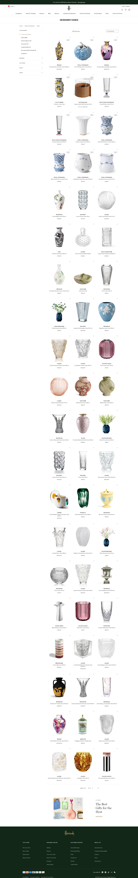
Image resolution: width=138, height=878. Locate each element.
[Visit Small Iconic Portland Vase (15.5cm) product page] (59, 674)
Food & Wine (98, 13)
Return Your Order (51, 857)
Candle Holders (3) (26, 47)
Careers (97, 854)
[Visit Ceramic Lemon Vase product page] (59, 74)
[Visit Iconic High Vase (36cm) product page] (59, 635)
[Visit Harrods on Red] (111, 872)
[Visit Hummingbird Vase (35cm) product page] (59, 187)
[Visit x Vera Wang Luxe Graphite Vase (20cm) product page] (106, 674)
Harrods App (50, 864)
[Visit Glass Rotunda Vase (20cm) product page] (106, 410)
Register (128, 6)
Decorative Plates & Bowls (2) (28, 50)
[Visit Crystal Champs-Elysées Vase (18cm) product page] (59, 336)
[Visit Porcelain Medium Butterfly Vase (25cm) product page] (83, 410)
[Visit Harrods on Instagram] (105, 872)
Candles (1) (24, 53)
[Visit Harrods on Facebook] (102, 872)
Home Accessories (26, 34)
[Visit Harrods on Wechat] (114, 872)
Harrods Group (98, 847)
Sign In (123, 6)
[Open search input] (122, 9)
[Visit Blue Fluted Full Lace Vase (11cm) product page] (59, 149)
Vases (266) (24, 37)
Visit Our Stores (117, 13)
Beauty (57, 13)
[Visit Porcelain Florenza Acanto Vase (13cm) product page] (59, 261)
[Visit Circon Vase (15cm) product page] (106, 261)
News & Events (26, 857)
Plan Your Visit (26, 847)
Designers (19, 13)
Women (41, 13)
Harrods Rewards (75, 847)
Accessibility (26, 877)
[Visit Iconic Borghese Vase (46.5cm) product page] (106, 561)
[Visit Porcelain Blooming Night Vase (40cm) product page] (106, 37)
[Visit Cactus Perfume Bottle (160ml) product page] (83, 224)
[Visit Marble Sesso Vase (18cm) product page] (83, 373)
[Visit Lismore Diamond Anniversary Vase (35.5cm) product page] (83, 674)
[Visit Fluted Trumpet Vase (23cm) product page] (83, 112)
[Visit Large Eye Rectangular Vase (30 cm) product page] (83, 298)
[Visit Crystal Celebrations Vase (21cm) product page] (106, 598)
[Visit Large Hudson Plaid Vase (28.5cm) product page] (106, 224)
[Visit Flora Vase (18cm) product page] (83, 448)
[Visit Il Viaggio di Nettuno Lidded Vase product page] (83, 711)
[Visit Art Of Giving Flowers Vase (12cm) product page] (83, 37)
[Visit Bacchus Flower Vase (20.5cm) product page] (106, 485)
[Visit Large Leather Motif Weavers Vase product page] (83, 74)
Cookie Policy (74, 864)
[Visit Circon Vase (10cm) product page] (59, 561)
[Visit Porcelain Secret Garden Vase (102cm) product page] (59, 37)
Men (49, 13)
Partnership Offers (75, 851)
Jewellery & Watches (69, 13)
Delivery (49, 847)
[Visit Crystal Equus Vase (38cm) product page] (59, 523)
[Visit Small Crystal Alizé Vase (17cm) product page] (106, 187)
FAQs (72, 854)
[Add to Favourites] (70, 37)
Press (96, 857)
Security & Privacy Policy (47, 877)
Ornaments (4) (25, 44)
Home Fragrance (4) (26, 40)
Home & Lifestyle (85, 13)
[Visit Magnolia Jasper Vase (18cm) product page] (106, 298)
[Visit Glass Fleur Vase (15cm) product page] (83, 598)
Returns (49, 851)
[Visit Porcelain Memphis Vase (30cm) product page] (106, 748)
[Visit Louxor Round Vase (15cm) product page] (83, 187)
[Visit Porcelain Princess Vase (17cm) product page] (106, 149)
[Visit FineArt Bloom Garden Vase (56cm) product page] (59, 711)
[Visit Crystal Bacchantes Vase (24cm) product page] (83, 336)
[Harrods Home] (69, 8)
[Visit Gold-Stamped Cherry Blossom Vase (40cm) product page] (59, 748)
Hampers (49, 861)
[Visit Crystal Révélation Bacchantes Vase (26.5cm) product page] (83, 635)
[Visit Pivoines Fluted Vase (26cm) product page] (59, 224)
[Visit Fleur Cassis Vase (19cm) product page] (106, 336)
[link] (68, 808)
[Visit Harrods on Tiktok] (108, 872)
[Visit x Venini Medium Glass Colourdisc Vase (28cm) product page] (59, 485)
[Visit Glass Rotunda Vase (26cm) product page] (59, 298)
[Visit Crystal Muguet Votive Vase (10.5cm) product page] (106, 635)
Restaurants (26, 854)
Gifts (107, 13)
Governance (98, 861)
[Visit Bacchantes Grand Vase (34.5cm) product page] (106, 448)
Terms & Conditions (35, 877)
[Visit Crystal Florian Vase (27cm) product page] (106, 74)
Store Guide (26, 851)
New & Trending (30, 13)
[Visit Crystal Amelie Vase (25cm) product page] (59, 112)
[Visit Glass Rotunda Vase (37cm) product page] (106, 523)
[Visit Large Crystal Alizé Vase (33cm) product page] (106, 711)
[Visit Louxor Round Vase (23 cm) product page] (59, 448)
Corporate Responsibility (101, 851)
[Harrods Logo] (69, 832)
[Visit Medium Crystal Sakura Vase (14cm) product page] (83, 523)
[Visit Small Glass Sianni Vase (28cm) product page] (83, 485)
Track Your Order (51, 854)
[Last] (98, 788)
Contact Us (73, 857)
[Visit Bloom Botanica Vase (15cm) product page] (59, 598)
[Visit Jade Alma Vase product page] (83, 261)
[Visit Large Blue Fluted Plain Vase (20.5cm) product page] (83, 149)
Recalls (72, 861)
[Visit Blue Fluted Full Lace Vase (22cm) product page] (106, 112)
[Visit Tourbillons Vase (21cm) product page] (83, 748)
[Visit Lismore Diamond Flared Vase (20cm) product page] (59, 410)
